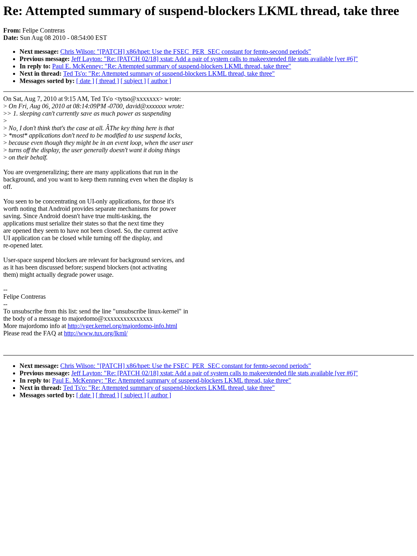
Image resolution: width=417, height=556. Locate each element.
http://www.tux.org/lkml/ (95, 333)
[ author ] (159, 80)
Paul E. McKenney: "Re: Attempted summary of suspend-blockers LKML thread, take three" (171, 66)
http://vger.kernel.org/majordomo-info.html (122, 325)
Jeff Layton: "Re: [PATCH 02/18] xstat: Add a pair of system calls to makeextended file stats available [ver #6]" (214, 58)
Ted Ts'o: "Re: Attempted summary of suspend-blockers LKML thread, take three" (169, 73)
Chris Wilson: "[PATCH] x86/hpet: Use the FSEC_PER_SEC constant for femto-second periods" (185, 51)
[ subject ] (133, 80)
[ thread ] (107, 80)
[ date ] (85, 80)
